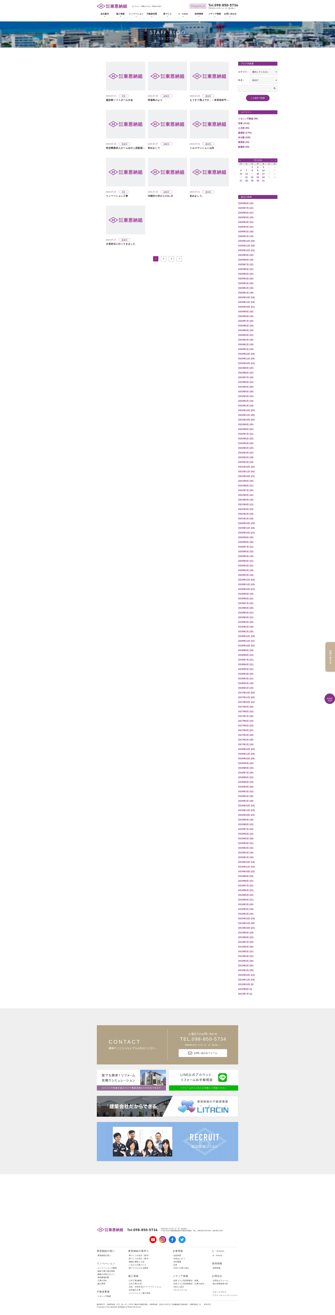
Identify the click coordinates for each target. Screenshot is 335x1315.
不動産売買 (152, 14)
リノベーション (136, 14)
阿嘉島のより (155, 100)
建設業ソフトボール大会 (119, 100)
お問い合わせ (230, 14)
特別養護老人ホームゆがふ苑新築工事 (127, 148)
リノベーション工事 (117, 196)
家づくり (167, 14)
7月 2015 (258, 160)
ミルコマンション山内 (202, 148)
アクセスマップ (198, 6)
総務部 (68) (243, 147)
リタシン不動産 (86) (248, 119)
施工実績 (120, 14)
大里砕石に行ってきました (120, 244)
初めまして (154, 148)
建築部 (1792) (245, 133)
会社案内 (104, 14)
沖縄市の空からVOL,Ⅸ (160, 196)
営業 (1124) (244, 123)
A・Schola (183, 14)
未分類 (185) (244, 137)
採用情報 (199, 14)
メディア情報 (214, 14)
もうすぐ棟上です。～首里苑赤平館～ (210, 100)
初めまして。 (197, 196)
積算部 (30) (243, 142)
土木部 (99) (243, 128)
